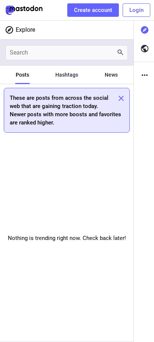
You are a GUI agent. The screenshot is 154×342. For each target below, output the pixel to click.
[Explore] (144, 30)
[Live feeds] (144, 48)
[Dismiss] (121, 98)
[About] (144, 75)
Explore (25, 29)
